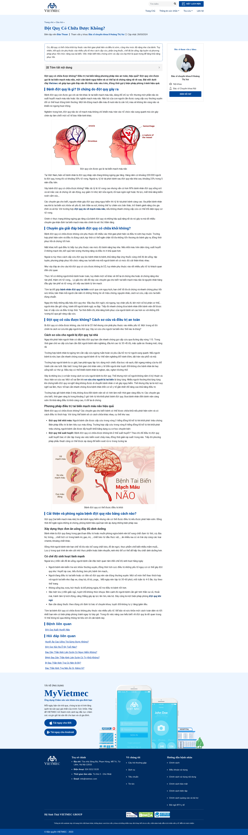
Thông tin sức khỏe (168, 11)
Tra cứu (187, 11)
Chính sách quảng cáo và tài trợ (183, 798)
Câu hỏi (59, 22)
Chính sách (174, 763)
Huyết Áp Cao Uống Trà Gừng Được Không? (67, 641)
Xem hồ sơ (185, 94)
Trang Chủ (150, 11)
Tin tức (131, 784)
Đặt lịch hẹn (193, 4)
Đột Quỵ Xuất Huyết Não (57, 629)
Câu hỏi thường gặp (137, 763)
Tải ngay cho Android (62, 732)
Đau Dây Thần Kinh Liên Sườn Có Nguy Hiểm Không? (71, 652)
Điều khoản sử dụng (178, 770)
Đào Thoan (62, 34)
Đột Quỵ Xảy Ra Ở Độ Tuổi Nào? (61, 647)
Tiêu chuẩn (133, 777)
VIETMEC (52, 7)
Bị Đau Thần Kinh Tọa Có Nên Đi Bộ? (63, 663)
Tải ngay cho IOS (62, 723)
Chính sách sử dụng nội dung (182, 777)
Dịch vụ (131, 770)
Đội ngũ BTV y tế (177, 805)
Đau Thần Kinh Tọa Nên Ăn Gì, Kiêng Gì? (64, 668)
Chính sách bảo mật (178, 784)
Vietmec (53, 83)
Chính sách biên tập (178, 791)
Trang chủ (49, 22)
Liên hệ (200, 11)
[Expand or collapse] (159, 67)
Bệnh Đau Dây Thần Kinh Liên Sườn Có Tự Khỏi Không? (72, 657)
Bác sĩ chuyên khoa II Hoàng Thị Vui (106, 34)
